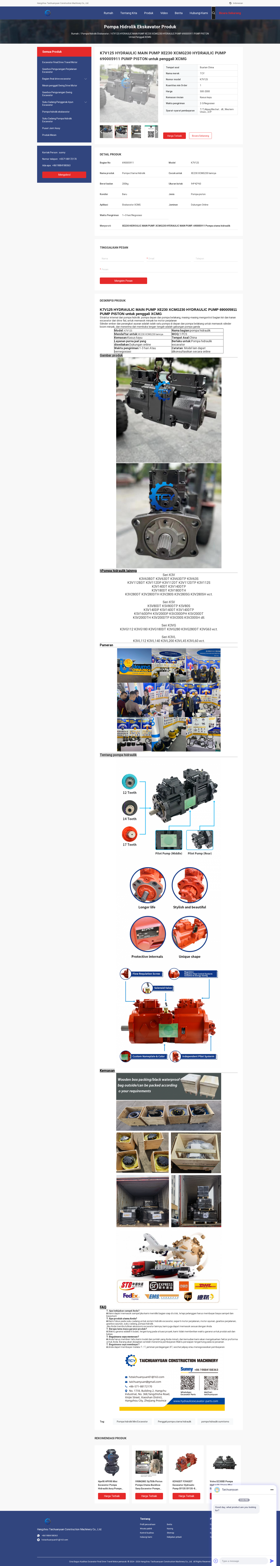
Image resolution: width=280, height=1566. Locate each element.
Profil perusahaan (147, 1524)
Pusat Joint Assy (51, 128)
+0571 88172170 (68, 159)
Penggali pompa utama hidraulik (174, 1421)
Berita (169, 1524)
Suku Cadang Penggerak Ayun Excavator (57, 103)
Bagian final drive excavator (56, 78)
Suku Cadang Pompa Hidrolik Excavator (57, 120)
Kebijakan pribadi (174, 1537)
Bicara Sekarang (200, 136)
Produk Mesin (49, 135)
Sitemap (170, 1533)
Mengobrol (64, 174)
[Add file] (216, 1560)
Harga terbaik (174, 136)
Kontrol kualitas (147, 1533)
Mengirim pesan (123, 280)
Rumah (75, 33)
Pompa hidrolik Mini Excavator (132, 1421)
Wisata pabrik (146, 1529)
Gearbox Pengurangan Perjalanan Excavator (59, 70)
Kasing (170, 1529)
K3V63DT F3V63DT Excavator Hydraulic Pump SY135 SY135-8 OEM (184, 1485)
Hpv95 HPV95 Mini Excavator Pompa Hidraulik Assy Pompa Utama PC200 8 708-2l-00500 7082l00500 (110, 1485)
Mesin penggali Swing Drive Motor (59, 85)
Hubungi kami (146, 1537)
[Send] (271, 1560)
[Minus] (272, 1490)
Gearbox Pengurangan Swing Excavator (57, 94)
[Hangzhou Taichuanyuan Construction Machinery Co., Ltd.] (48, 13)
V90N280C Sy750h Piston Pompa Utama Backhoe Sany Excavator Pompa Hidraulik (148, 1485)
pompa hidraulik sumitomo (215, 1421)
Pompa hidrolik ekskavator (95, 33)
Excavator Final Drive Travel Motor (59, 62)
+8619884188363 (61, 165)
